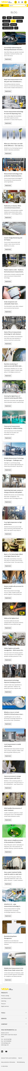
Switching (3, 1001)
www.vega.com (5, 1045)
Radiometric (6, 21)
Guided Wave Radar (18, 17)
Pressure (20, 21)
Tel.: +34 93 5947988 (6, 1039)
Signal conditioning (8, 28)
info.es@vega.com (5, 1043)
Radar (9, 17)
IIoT (16, 28)
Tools (3, 1013)
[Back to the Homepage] (7, 989)
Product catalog (5, 995)
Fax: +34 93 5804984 (6, 1041)
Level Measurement (6, 998)
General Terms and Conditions (9, 1058)
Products (4, 993)
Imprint (20, 1058)
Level (13, 21)
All (4, 17)
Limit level (6, 24)
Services (3, 1018)
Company (4, 1024)
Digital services (5, 1006)
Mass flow (13, 24)
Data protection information (8, 1062)
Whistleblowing (21, 1062)
